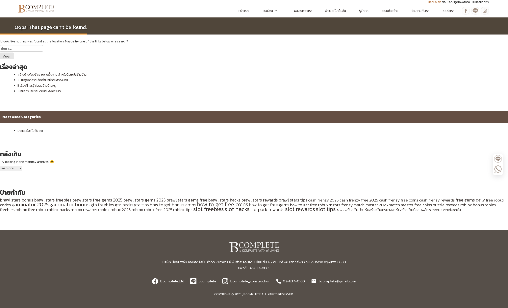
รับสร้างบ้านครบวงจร (380, 209)
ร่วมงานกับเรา (420, 10)
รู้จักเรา (363, 10)
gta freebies (102, 204)
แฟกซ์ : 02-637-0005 (254, 268)
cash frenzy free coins (398, 200)
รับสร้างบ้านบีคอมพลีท (412, 209)
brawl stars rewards (259, 200)
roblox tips (182, 209)
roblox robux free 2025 (152, 209)
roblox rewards (84, 209)
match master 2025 (370, 205)
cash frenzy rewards (437, 200)
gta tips (141, 204)
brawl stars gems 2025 (144, 200)
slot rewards (300, 209)
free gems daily (470, 200)
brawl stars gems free (186, 200)
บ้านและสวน (342, 210)
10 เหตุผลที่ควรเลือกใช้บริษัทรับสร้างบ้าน (42, 80)
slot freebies (208, 209)
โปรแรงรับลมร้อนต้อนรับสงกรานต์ (39, 91)
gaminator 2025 (30, 204)
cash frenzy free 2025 (359, 200)
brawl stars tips (293, 200)
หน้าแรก (244, 10)
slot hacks (237, 209)
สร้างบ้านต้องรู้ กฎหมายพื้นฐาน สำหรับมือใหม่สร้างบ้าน (52, 74)
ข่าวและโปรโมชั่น (335, 10)
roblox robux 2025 (114, 209)
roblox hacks (58, 209)
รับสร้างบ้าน (355, 209)
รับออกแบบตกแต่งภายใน (445, 210)
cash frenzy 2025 (323, 200)
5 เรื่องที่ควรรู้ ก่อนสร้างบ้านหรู (36, 85)
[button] (271, 11)
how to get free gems (269, 204)
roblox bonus (472, 205)
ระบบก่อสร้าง (390, 10)
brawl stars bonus (16, 200)
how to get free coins (222, 204)
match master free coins (410, 205)
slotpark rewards (267, 209)
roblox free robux (30, 209)
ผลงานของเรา (303, 10)
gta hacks (124, 204)
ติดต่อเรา (448, 10)
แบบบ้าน (268, 10)
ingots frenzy (341, 205)
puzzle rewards (446, 205)
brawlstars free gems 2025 (97, 200)
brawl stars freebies (52, 200)
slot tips (326, 209)
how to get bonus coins (173, 204)
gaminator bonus (69, 204)
